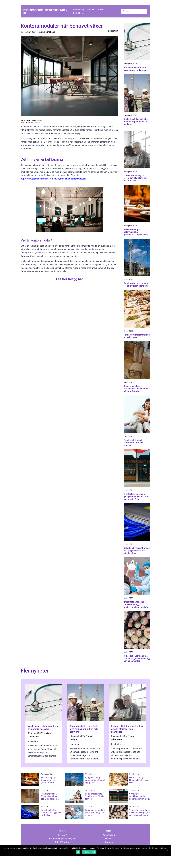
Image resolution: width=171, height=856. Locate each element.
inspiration (113, 31)
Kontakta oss (79, 13)
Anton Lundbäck (47, 32)
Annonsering (78, 9)
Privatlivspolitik (89, 852)
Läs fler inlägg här (69, 279)
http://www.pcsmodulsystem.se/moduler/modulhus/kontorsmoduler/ (53, 178)
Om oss (90, 9)
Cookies (100, 9)
